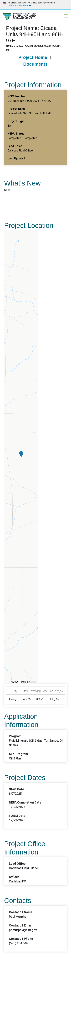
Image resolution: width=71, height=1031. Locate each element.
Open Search (51, 16)
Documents (35, 64)
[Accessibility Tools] (58, 16)
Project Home (32, 57)
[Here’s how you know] (35, 4)
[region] (21, 457)
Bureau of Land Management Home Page (27, 16)
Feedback (32, 682)
